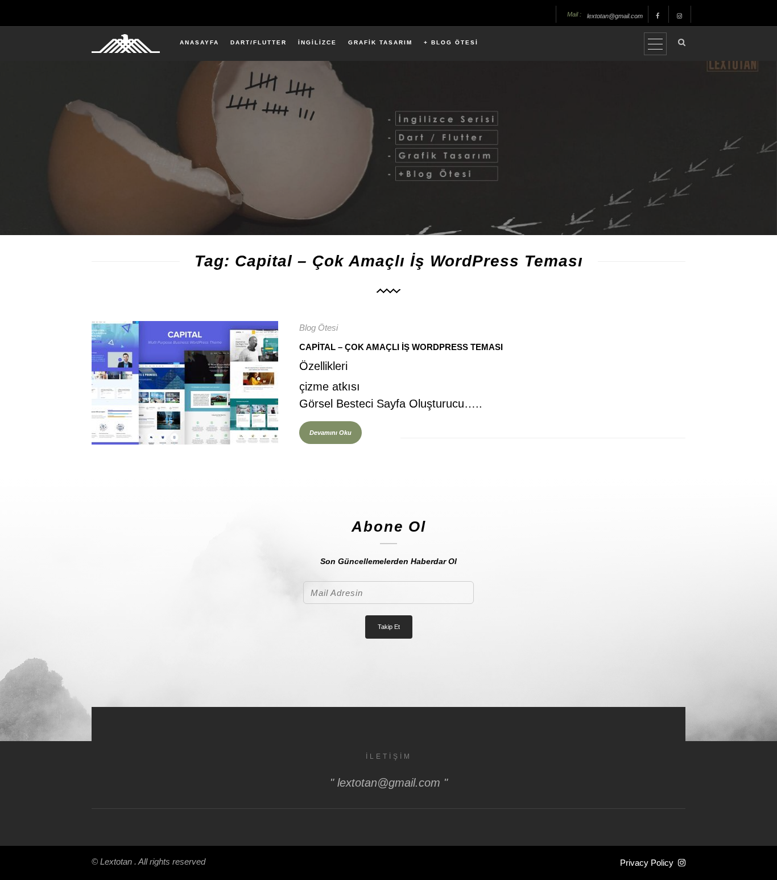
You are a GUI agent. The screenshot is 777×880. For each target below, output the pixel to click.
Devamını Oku (330, 432)
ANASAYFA (199, 42)
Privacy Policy (646, 862)
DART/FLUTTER (258, 42)
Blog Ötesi (318, 327)
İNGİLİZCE (317, 42)
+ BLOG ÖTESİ (451, 42)
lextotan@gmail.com (615, 16)
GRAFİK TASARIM (380, 42)
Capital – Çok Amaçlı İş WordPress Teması (401, 347)
